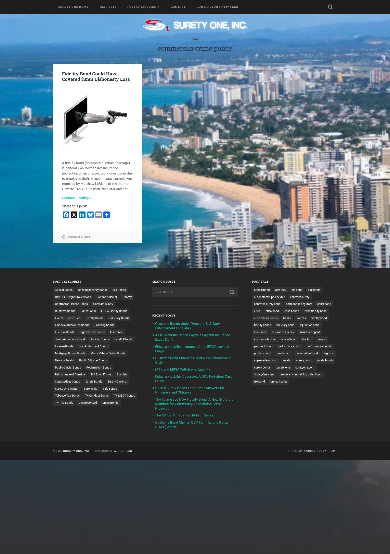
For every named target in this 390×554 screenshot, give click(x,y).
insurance (260, 332)
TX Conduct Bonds (97, 395)
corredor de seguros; (299, 304)
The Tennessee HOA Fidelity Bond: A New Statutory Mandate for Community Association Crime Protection (194, 403)
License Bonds (64, 346)
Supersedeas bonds (67, 381)
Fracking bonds (104, 325)
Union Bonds (110, 402)
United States (278, 381)
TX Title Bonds (64, 402)
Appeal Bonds (64, 290)
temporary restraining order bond (301, 374)
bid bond (296, 290)
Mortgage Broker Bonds (70, 353)
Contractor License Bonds (71, 304)
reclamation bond (307, 353)
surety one (283, 367)
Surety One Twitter (66, 388)
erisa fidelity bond (315, 311)
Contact (178, 7)
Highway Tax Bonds (92, 332)
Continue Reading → (77, 198)
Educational (88, 311)
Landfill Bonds (123, 339)
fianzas (301, 318)
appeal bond (262, 290)
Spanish (122, 374)
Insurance (116, 332)
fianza (287, 318)
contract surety (299, 297)
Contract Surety (103, 304)
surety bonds (325, 360)
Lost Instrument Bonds (93, 346)
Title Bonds (110, 388)
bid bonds (314, 290)
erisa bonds (291, 311)
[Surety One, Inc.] (195, 25)
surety (287, 360)
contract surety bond (267, 304)
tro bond (259, 381)
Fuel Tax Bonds (64, 332)
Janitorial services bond (70, 339)
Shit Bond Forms (100, 374)
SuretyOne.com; (264, 374)
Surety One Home (73, 7)
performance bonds (319, 346)
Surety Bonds (93, 381)
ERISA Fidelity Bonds (114, 311)
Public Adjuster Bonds (93, 360)
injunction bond (310, 325)
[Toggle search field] (330, 7)
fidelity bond (319, 318)
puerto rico (283, 353)
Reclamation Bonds (98, 367)
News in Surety (64, 360)
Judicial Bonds (99, 339)
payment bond (263, 346)
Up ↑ (334, 450)
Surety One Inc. (117, 381)
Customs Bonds (65, 311)
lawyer (322, 339)
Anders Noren (315, 450)
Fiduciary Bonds (119, 318)
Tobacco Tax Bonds (67, 395)
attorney (280, 290)
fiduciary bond (285, 325)
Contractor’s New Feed (217, 7)
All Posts (108, 7)
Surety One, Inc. (76, 450)
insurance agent (310, 332)
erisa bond (272, 311)
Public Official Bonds (68, 367)
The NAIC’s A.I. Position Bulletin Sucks (184, 415)
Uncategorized (88, 402)
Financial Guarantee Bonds (72, 325)
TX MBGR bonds (124, 395)
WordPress (123, 450)
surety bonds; (262, 367)
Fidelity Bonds (94, 318)
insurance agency (283, 332)
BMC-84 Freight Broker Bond (73, 297)
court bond (324, 304)
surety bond (303, 360)
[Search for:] (195, 292)
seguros (328, 353)
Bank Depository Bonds (92, 290)
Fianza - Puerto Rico (67, 318)
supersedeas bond (265, 360)
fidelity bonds (262, 325)
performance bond (289, 346)
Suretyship (90, 388)
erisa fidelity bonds (266, 318)
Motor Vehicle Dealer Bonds (108, 353)
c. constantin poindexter (269, 297)
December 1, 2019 (78, 237)
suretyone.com (304, 367)
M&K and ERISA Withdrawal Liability (182, 369)
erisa (257, 311)
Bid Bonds (119, 290)
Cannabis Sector (106, 297)
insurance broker (264, 339)
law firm (307, 339)
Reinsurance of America (70, 374)
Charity (127, 297)
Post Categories (141, 7)
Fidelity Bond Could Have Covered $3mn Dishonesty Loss (96, 76)
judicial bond (289, 339)
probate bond (262, 353)
